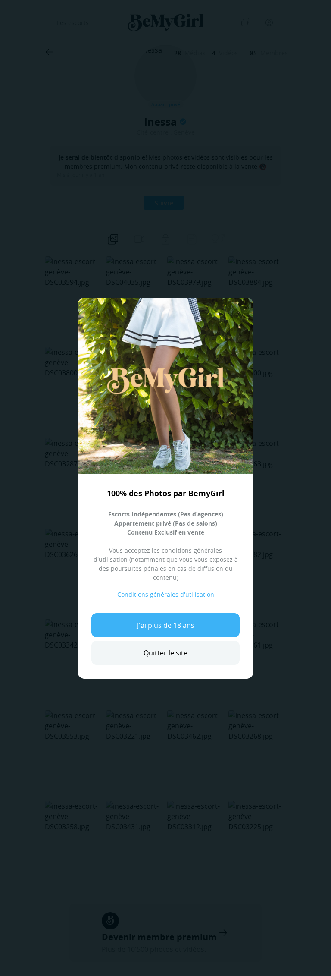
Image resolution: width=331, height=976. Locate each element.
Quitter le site (165, 653)
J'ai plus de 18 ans (165, 625)
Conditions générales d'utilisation (165, 594)
